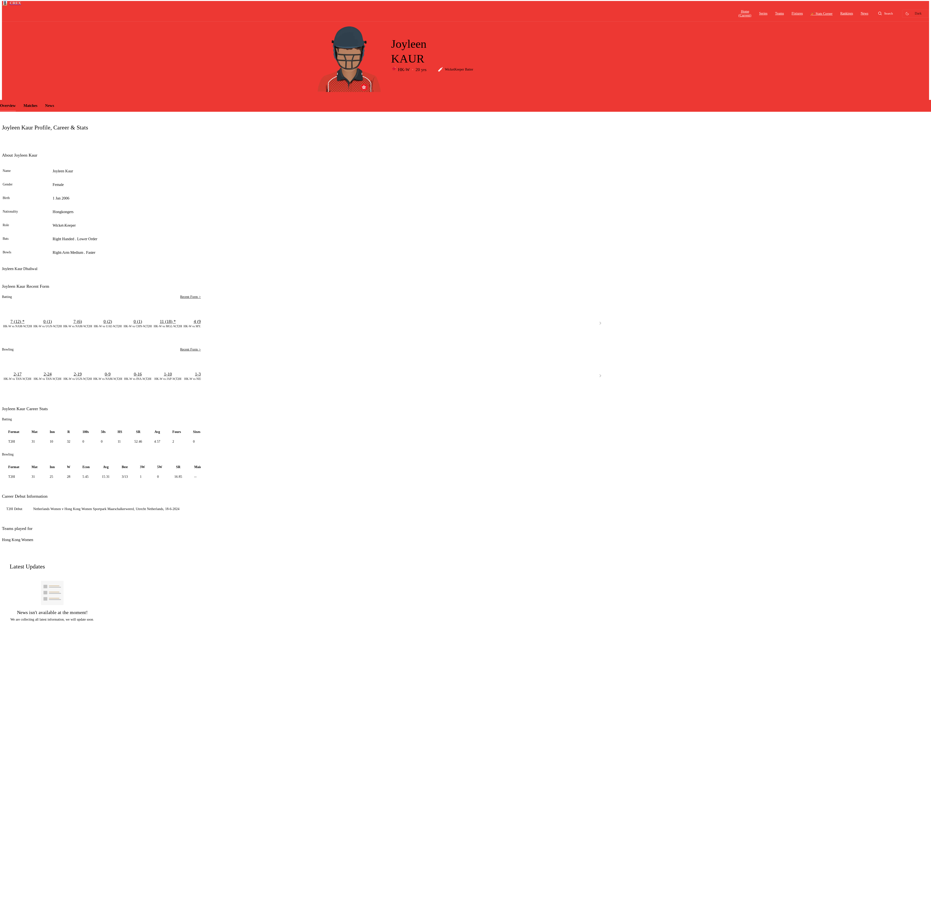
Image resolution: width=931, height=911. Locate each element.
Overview (8, 106)
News (49, 106)
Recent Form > (190, 297)
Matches (30, 106)
